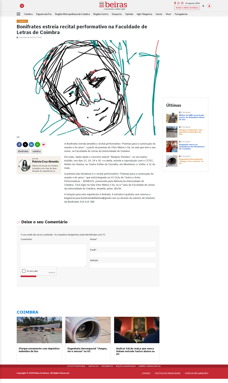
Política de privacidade (167, 373)
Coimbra (28, 14)
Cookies (146, 373)
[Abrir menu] (18, 14)
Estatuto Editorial (76, 366)
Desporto (117, 14)
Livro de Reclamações (196, 373)
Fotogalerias (181, 14)
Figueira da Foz (44, 14)
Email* (93, 250)
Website (94, 260)
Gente (159, 14)
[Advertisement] (185, 38)
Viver (168, 14)
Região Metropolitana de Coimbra (72, 14)
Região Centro (100, 14)
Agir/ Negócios (144, 14)
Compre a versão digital (149, 366)
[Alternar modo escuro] (203, 5)
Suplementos (107, 366)
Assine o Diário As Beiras (187, 8)
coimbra (36, 151)
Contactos (93, 366)
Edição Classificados (126, 366)
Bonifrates (23, 151)
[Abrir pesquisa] (22, 6)
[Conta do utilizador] (209, 6)
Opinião (129, 14)
